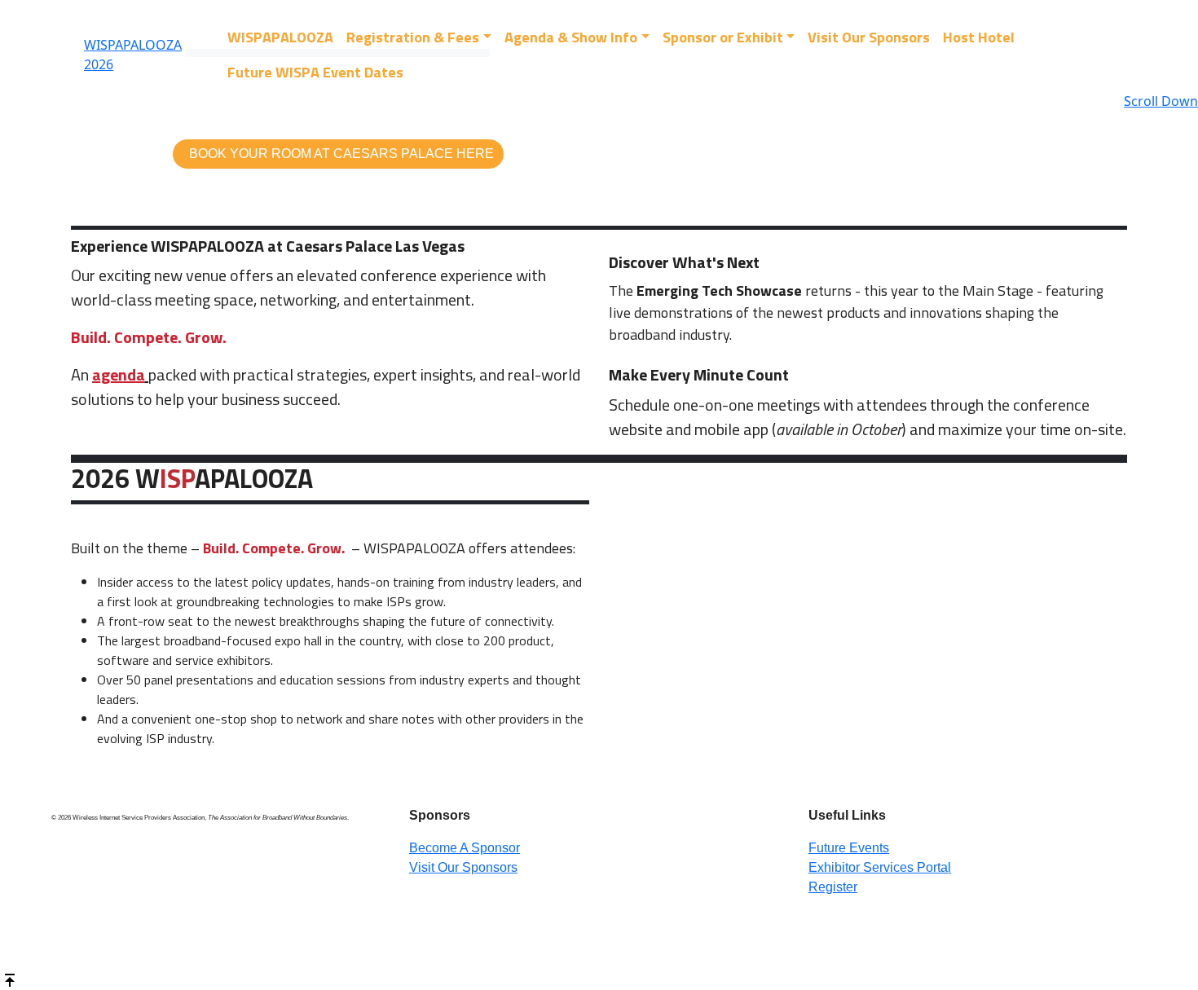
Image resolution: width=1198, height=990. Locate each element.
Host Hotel (979, 37)
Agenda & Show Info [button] (570, 37)
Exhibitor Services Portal (879, 867)
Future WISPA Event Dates (315, 72)
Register (832, 887)
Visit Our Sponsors (869, 37)
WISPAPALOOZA (280, 37)
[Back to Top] (10, 979)
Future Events (848, 848)
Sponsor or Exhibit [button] (723, 37)
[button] (338, 154)
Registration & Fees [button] (412, 37)
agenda (118, 374)
